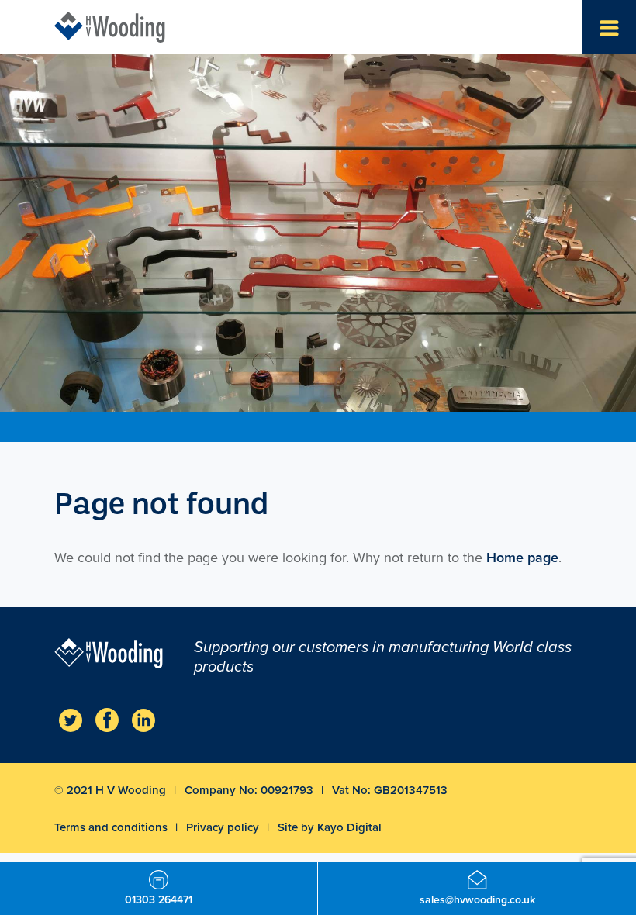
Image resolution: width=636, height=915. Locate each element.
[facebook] (107, 720)
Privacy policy (224, 827)
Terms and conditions (112, 827)
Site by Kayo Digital (330, 827)
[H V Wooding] (109, 27)
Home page (522, 557)
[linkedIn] (143, 720)
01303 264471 (158, 899)
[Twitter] (70, 720)
